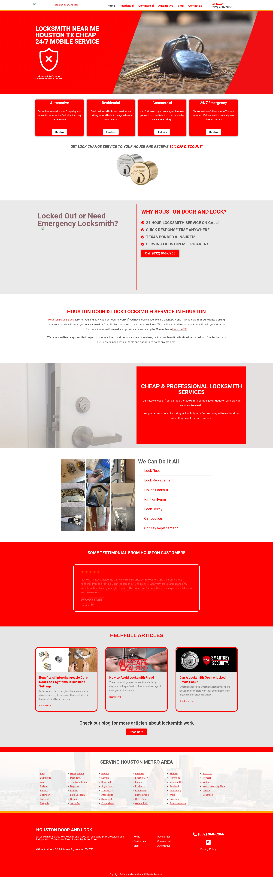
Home (111, 5)
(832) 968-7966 (221, 7)
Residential (127, 5)
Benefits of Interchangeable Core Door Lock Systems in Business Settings (63, 682)
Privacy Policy (208, 849)
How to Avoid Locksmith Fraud (131, 677)
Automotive (165, 5)
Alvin (42, 782)
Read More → (46, 705)
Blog (181, 5)
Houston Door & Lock (61, 319)
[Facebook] (208, 842)
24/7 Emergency (213, 103)
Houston (174, 799)
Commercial (146, 5)
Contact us (195, 5)
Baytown (74, 786)
